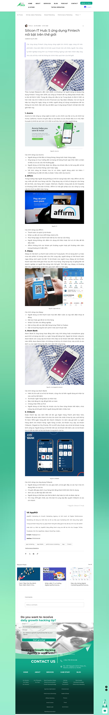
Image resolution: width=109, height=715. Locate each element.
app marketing (30, 544)
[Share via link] (37, 553)
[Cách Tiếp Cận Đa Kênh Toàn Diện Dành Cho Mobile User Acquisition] (28, 573)
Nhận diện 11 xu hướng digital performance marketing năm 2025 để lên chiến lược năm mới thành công (53, 584)
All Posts (20, 15)
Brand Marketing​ (49, 15)
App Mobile (40, 544)
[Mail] (61, 654)
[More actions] (83, 26)
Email (23, 623)
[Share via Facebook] (25, 553)
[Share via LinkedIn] (33, 553)
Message (24, 629)
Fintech (69, 544)
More (77, 15)
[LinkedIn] (106, 690)
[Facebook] (106, 687)
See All (90, 564)
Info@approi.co (69, 654)
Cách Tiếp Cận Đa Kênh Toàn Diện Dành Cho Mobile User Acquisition (27, 584)
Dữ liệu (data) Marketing (33, 15)
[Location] (61, 660)
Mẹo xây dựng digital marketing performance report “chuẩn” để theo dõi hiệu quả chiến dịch (80, 584)
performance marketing (53, 544)
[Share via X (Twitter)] (29, 553)
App (63, 544)
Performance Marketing (65, 15)
